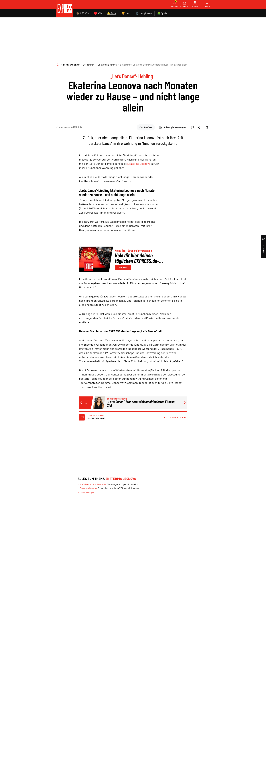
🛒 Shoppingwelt (143, 13)
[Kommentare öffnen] (192, 127)
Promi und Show (71, 64)
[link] (64, 8)
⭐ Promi (111, 13)
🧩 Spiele (162, 13)
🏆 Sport (125, 13)
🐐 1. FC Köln (82, 13)
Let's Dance (89, 64)
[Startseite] (58, 64)
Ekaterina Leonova (107, 64)
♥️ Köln (98, 13)
